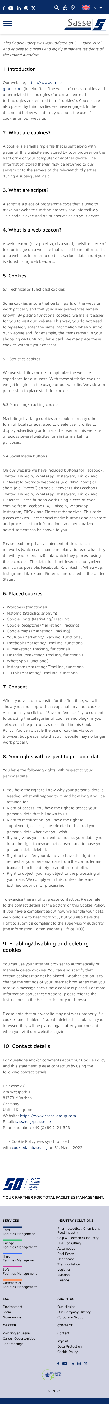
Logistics (64, 1269)
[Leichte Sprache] (65, 7)
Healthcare (65, 1259)
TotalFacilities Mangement (19, 1232)
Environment (12, 1306)
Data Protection (69, 1346)
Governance (12, 1317)
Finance (63, 1280)
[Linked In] (19, 7)
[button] (9, 24)
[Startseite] (85, 24)
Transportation (68, 1264)
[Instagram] (26, 7)
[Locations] (72, 7)
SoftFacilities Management (20, 1271)
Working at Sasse (16, 1333)
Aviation (63, 1275)
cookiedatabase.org (30, 1147)
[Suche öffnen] (57, 7)
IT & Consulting (69, 1243)
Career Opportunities (19, 1338)
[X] (33, 7)
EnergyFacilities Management (20, 1245)
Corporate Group (70, 1317)
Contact (63, 1333)
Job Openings (13, 1343)
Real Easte (65, 1253)
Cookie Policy (67, 1351)
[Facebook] (4, 7)
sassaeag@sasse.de (33, 1121)
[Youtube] (10, 7)
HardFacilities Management (20, 1258)
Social (7, 1312)
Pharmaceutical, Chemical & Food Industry (78, 1230)
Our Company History (74, 1312)
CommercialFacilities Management (20, 1285)
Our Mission (66, 1306)
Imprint (62, 1341)
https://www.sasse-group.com (48, 1115)
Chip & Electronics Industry (78, 1238)
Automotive (66, 1248)
